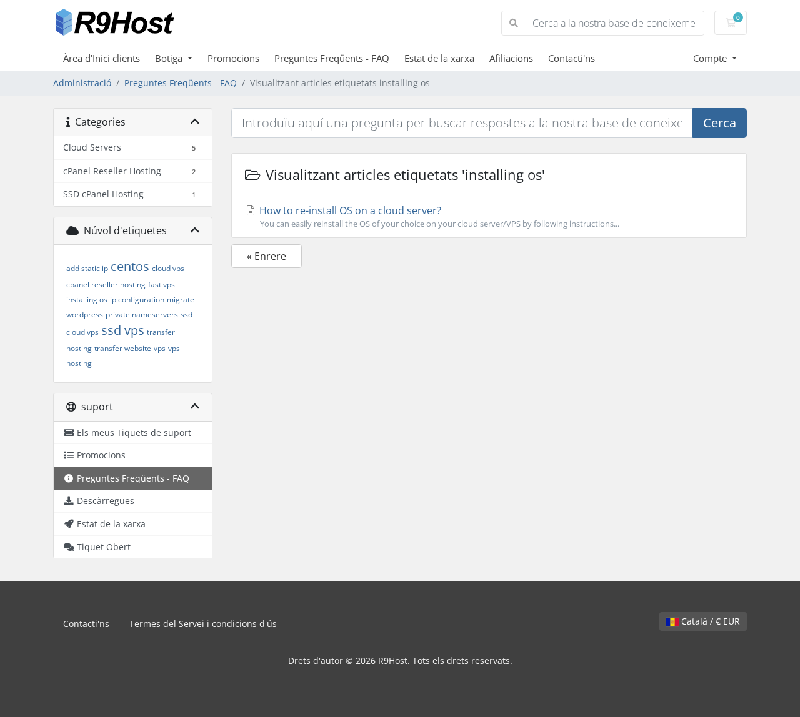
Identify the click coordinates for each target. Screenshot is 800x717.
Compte (711, 58)
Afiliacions (511, 58)
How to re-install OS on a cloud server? (438, 216)
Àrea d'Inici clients (101, 58)
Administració (82, 83)
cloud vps (168, 268)
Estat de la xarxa (439, 58)
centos (130, 266)
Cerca (719, 122)
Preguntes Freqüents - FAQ (331, 58)
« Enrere (266, 256)
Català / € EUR (709, 621)
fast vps (161, 284)
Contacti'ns (571, 58)
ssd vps (122, 330)
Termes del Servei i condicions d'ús (203, 624)
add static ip (87, 268)
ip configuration (137, 299)
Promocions (233, 58)
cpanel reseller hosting (106, 284)
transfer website (122, 348)
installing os (87, 299)
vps (160, 348)
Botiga (170, 58)
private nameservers (142, 314)
